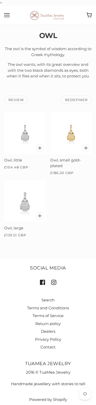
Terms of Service (48, 315)
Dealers (48, 331)
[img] (42, 282)
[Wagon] (89, 15)
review (16, 100)
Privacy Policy (48, 339)
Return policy (48, 323)
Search (48, 300)
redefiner (76, 100)
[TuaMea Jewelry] (48, 14)
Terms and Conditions (48, 307)
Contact (48, 347)
